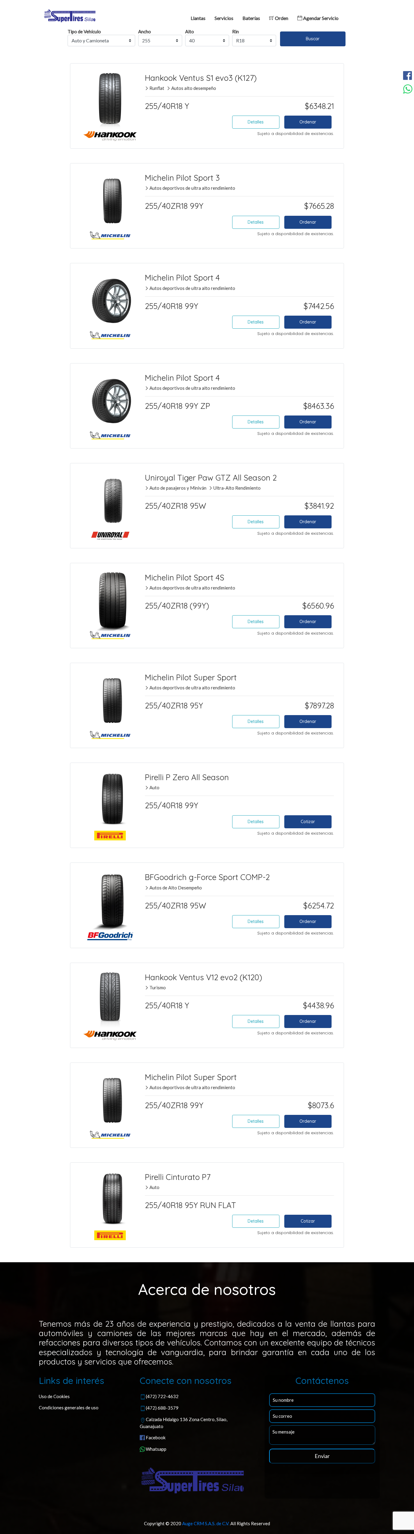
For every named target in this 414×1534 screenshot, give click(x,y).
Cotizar (308, 821)
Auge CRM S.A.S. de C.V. (205, 1523)
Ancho (144, 31)
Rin (235, 31)
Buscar (312, 38)
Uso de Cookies (54, 1396)
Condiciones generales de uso (68, 1407)
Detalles (256, 122)
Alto (189, 31)
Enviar (322, 1456)
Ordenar (307, 122)
